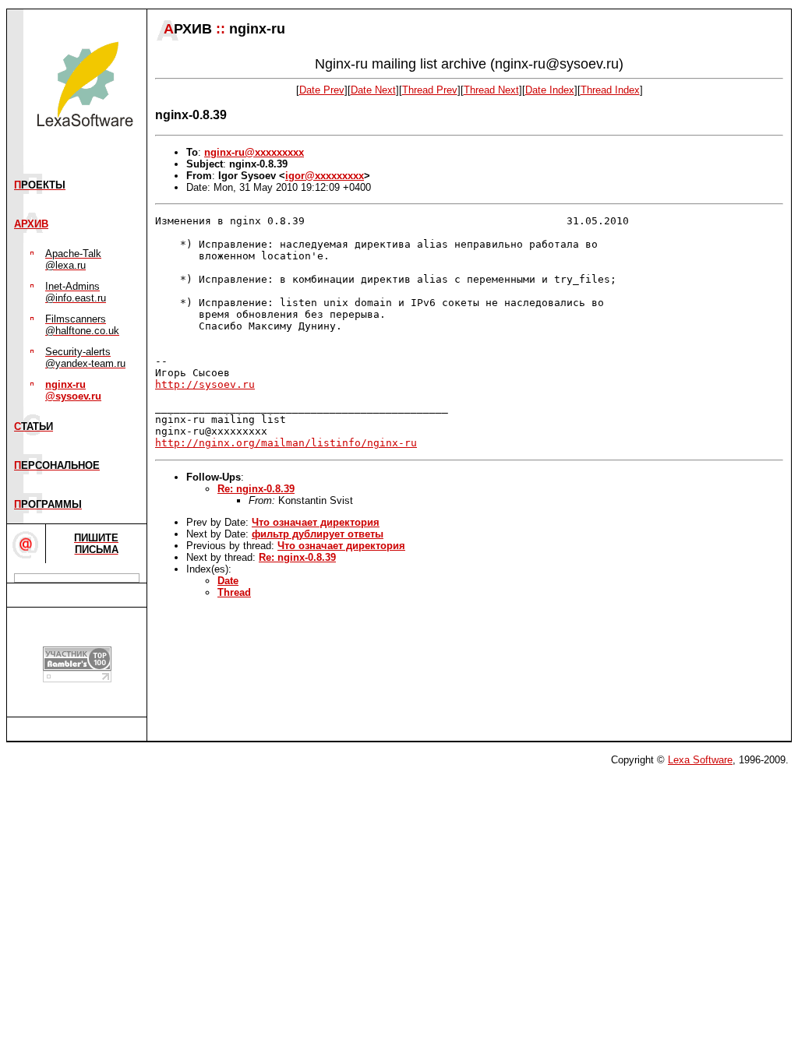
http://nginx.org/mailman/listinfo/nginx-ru (286, 443)
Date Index (549, 90)
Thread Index (610, 90)
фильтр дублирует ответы (317, 534)
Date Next (373, 90)
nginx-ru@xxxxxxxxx (254, 152)
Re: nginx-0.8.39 (256, 489)
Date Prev (321, 90)
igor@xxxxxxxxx (324, 175)
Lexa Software (700, 760)
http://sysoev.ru (205, 384)
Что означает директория (316, 522)
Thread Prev (429, 90)
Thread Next (491, 90)
